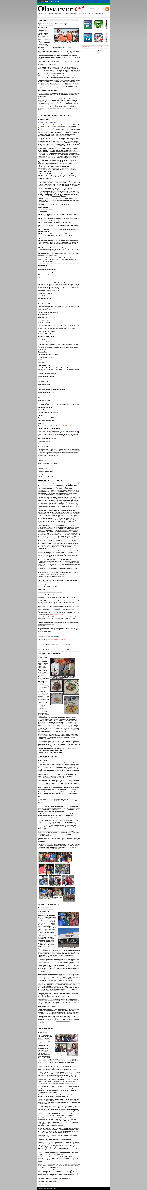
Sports (84, 13)
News (45, 13)
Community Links (55, 1)
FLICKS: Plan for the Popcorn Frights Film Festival (54, 116)
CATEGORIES (85, 46)
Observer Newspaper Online (49, 1188)
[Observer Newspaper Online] (52, 6)
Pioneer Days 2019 (79, 15)
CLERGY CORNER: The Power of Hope (50, 480)
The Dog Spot (40, 15)
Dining (63, 15)
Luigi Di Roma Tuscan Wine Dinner (49, 653)
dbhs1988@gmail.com (68, 425)
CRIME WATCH (43, 208)
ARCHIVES (99, 46)
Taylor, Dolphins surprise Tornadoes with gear (53, 24)
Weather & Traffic (43, 1)
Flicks (80, 13)
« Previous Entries (43, 1184)
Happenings (57, 15)
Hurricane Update (70, 15)
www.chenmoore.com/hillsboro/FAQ (58, 614)
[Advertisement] (102, 77)
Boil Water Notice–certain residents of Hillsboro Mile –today (57, 580)
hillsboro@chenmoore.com (59, 639)
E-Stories (51, 13)
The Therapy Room (99, 13)
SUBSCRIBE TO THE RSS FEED (97, 8)
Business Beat (58, 13)
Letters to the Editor (49, 15)
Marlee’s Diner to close (45, 1028)
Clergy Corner (90, 13)
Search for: (99, 50)
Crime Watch (65, 13)
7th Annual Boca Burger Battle (48, 756)
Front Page (40, 13)
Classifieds (96, 15)
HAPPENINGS (42, 265)
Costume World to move (46, 908)
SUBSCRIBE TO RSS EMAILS (98, 10)
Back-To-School (88, 15)
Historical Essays (73, 13)
